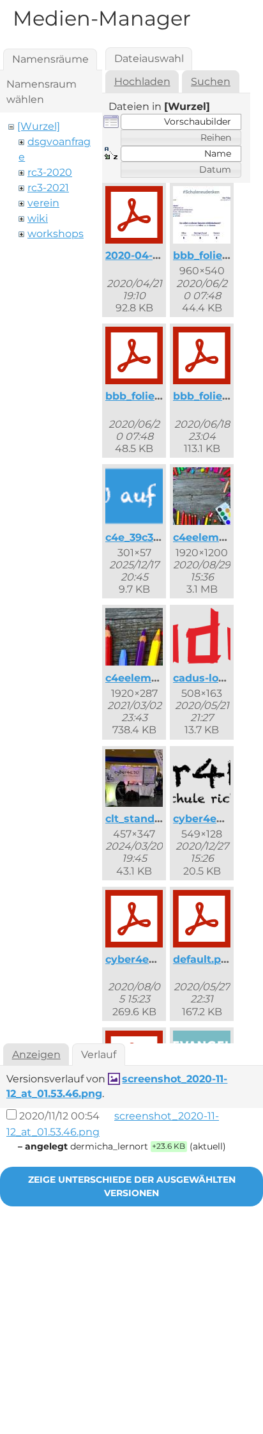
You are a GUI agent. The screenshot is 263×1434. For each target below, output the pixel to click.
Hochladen (142, 81)
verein (43, 203)
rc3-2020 (49, 172)
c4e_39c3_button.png (161, 537)
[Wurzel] (38, 126)
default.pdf (202, 959)
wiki (37, 218)
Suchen (210, 81)
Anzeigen (36, 1054)
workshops (55, 234)
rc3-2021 (48, 188)
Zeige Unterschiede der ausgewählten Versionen (132, 1186)
